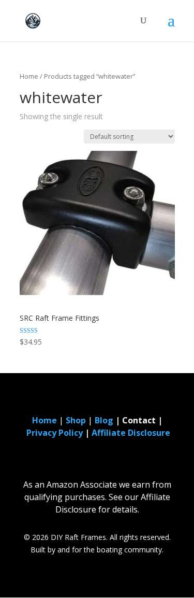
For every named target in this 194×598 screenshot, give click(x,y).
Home (29, 76)
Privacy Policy (54, 432)
